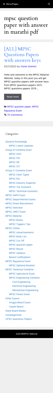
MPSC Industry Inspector (22, 183)
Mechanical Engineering (25, 290)
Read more (13, 96)
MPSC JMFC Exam (15, 211)
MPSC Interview (14, 207)
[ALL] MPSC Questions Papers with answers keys (22, 55)
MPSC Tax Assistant (20, 187)
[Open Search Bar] (49, 4)
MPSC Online (12, 228)
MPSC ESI (14, 178)
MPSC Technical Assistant (23, 191)
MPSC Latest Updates (21, 145)
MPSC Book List (17, 236)
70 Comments (15, 115)
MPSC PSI (14, 158)
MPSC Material (13, 216)
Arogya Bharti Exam (20, 302)
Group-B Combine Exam (18, 150)
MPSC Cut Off (16, 240)
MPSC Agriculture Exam (22, 273)
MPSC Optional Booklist (22, 265)
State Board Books (15, 310)
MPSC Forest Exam (19, 294)
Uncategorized (13, 315)
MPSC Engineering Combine (24, 277)
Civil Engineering (21, 282)
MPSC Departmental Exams (20, 199)
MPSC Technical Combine (19, 269)
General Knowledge (16, 141)
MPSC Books (16, 220)
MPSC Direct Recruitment (19, 203)
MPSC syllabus (17, 253)
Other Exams (12, 298)
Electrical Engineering (24, 286)
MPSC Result (16, 249)
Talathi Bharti (16, 306)
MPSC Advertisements (21, 232)
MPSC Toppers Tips (19, 224)
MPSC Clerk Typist (19, 174)
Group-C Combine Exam (18, 170)
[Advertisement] (26, 365)
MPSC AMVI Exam (15, 195)
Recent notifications (20, 257)
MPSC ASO (15, 154)
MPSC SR (14, 162)
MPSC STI (14, 166)
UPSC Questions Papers (18, 319)
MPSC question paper (19, 106)
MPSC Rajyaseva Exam (18, 261)
